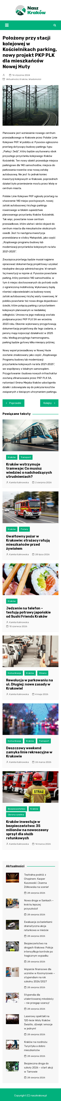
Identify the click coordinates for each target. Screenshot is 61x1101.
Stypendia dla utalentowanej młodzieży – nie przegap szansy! (39, 998)
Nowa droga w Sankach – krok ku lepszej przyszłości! (39, 904)
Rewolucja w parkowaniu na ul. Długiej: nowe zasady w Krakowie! (29, 684)
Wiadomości (35, 79)
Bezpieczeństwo (16, 809)
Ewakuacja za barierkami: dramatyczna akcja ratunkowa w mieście (38, 926)
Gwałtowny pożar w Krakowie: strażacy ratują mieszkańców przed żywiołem (28, 542)
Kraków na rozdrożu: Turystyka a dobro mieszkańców (36, 1046)
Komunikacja (14, 673)
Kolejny (48, 403)
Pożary (24, 529)
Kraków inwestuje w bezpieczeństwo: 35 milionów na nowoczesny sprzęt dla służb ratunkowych (27, 830)
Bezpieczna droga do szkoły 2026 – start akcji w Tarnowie (38, 1067)
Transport (26, 457)
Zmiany (43, 673)
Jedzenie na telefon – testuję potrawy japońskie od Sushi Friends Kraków (28, 612)
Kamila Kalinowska (19, 482)
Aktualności (12, 79)
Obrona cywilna (16, 814)
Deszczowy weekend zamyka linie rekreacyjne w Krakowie (29, 752)
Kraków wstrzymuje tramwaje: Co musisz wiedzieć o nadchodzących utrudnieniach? (29, 470)
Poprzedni (15, 403)
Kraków (24, 79)
